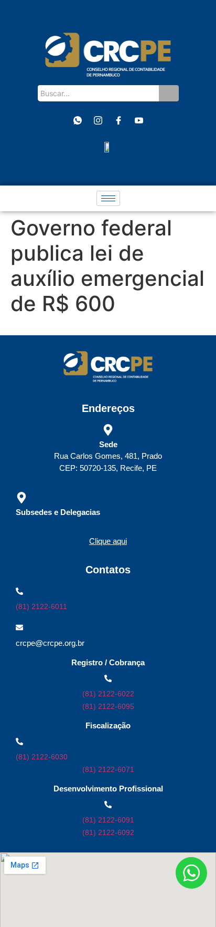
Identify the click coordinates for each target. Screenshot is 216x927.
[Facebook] (118, 121)
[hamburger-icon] (108, 198)
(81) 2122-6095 (108, 706)
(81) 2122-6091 (108, 820)
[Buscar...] (169, 93)
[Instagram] (98, 121)
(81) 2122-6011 (41, 606)
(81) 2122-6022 (108, 693)
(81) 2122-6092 (108, 832)
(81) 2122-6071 (108, 769)
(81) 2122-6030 (42, 757)
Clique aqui (108, 541)
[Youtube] (139, 121)
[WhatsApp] (78, 121)
